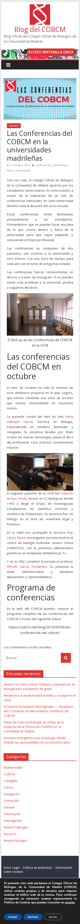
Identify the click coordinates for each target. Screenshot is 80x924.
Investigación (13, 821)
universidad (23, 170)
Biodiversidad (13, 767)
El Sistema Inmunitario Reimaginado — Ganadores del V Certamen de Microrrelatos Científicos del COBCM (39, 711)
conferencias (43, 165)
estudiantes (60, 165)
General (14, 126)
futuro (10, 170)
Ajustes (53, 917)
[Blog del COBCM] (40, 7)
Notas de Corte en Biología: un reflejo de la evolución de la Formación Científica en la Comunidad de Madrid (34, 726)
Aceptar (12, 917)
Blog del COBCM (40, 29)
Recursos (10, 834)
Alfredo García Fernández (27, 566)
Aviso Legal (11, 867)
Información (12, 814)
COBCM (9, 774)
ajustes (70, 902)
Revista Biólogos (15, 840)
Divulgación (12, 794)
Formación (11, 801)
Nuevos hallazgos (16, 827)
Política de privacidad (37, 867)
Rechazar (33, 917)
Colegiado (10, 781)
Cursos (8, 787)
